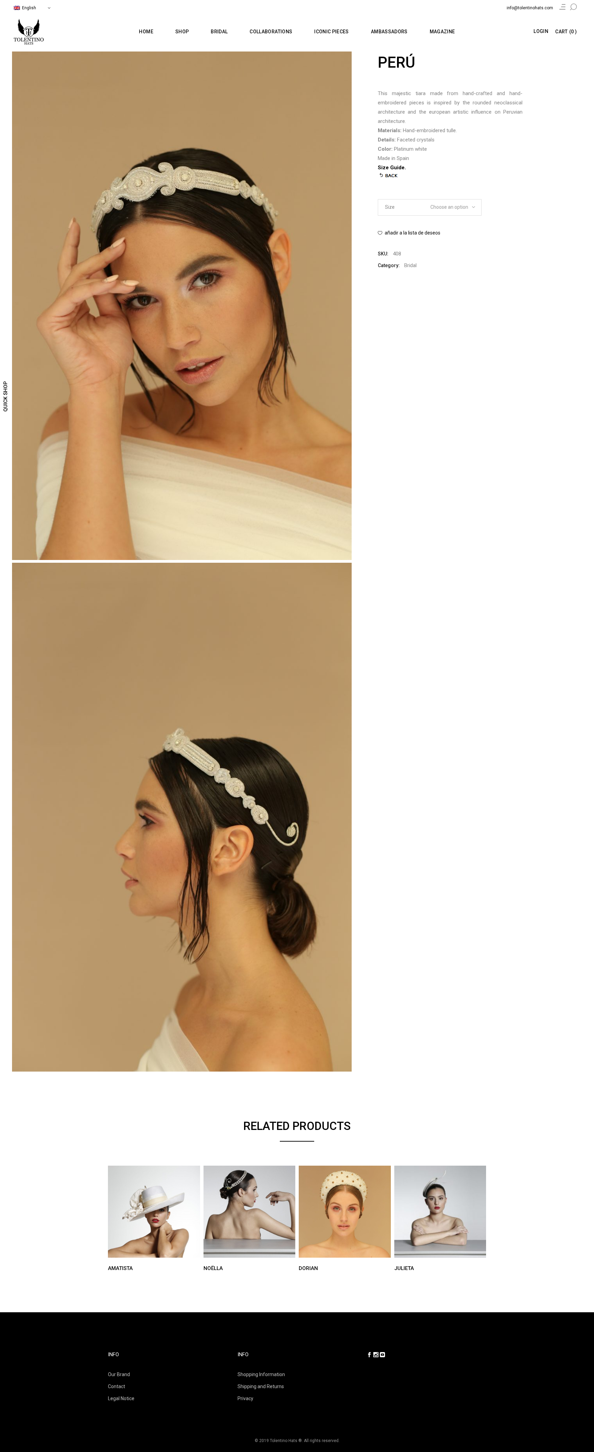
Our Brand (119, 1374)
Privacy (245, 1398)
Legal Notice (121, 1398)
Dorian (308, 1268)
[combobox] (450, 204)
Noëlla (213, 1268)
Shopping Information (261, 1374)
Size (390, 207)
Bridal (410, 265)
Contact (116, 1386)
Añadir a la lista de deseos (412, 233)
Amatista (120, 1268)
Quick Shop (5, 396)
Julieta (404, 1268)
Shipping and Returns (261, 1386)
